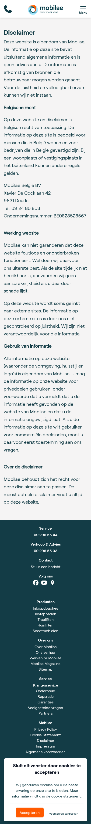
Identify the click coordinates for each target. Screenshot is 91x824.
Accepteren (30, 812)
